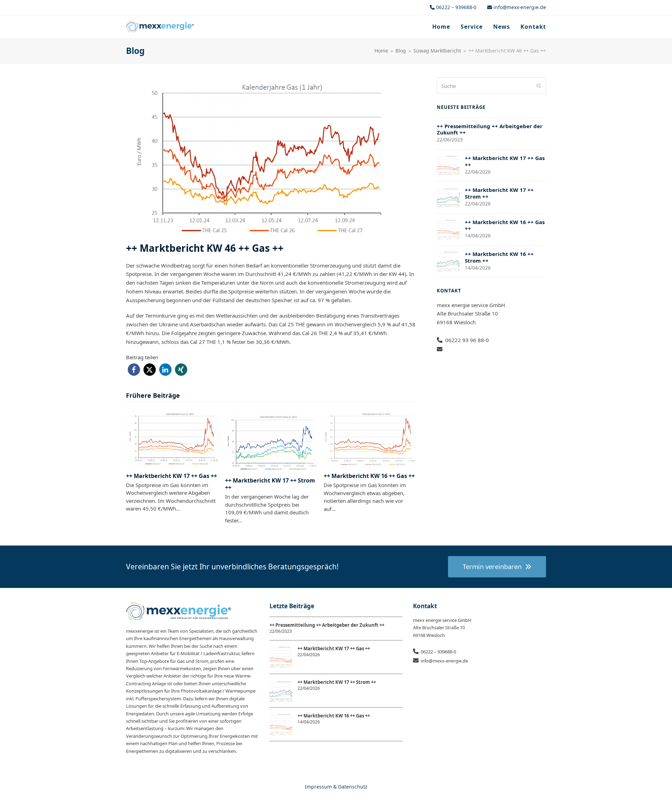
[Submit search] (539, 85)
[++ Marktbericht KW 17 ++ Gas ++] (172, 438)
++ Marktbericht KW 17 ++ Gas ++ (171, 476)
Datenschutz (353, 786)
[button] (134, 369)
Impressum (318, 786)
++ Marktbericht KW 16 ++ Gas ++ (369, 476)
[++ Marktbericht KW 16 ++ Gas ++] (370, 438)
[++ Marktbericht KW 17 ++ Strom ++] (271, 440)
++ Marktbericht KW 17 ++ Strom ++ (270, 484)
